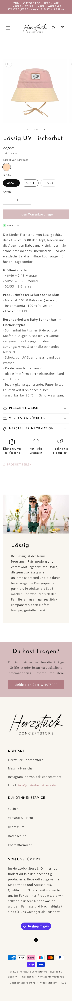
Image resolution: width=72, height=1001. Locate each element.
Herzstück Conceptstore (33, 971)
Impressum (16, 827)
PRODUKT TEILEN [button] (19, 464)
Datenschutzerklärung (23, 982)
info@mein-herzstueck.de (37, 785)
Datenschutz (17, 836)
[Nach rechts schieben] (44, 130)
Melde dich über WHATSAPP (36, 685)
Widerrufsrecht (48, 982)
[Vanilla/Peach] (6, 167)
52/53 (51, 184)
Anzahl (7, 192)
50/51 (30, 183)
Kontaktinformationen (51, 976)
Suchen (13, 809)
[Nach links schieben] (27, 130)
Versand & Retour (21, 818)
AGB (63, 982)
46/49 (11, 183)
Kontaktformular (20, 845)
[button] (8, 28)
